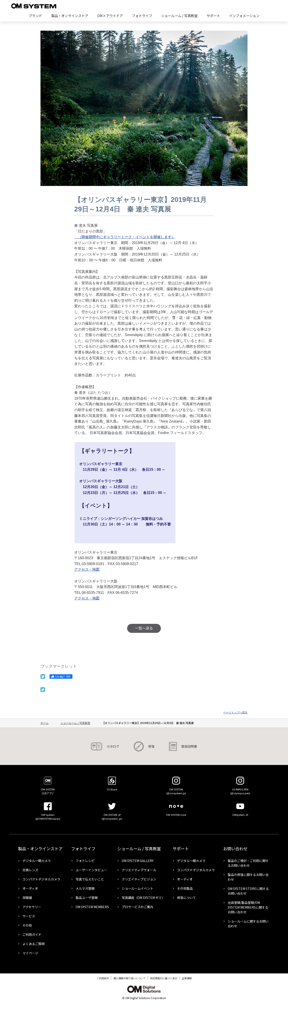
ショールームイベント (137, 888)
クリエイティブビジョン (139, 879)
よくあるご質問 (33, 943)
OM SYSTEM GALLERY (137, 860)
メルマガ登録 (85, 888)
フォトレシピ (85, 860)
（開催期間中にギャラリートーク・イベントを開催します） (124, 237)
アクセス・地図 (86, 569)
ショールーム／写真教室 (75, 723)
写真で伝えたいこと (90, 879)
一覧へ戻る (144, 628)
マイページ (30, 953)
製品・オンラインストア (69, 15)
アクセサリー (31, 907)
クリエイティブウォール (139, 870)
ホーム (44, 723)
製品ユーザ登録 (87, 897)
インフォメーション (244, 15)
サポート (213, 15)
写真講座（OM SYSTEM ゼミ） (143, 897)
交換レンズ (30, 870)
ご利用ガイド (31, 934)
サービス (28, 916)
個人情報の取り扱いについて (129, 978)
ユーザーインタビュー (91, 870)
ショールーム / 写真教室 (179, 15)
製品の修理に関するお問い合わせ (248, 877)
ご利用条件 (103, 978)
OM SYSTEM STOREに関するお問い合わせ (248, 891)
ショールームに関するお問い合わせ (248, 923)
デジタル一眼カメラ (36, 860)
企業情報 (187, 978)
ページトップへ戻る (235, 712)
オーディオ (30, 888)
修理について (186, 897)
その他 (27, 925)
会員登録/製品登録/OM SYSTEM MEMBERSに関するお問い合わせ (248, 907)
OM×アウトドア (110, 15)
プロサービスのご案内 (137, 907)
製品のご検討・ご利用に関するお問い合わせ (248, 863)
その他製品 (185, 888)
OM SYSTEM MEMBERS (92, 907)
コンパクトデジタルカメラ (41, 879)
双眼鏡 (27, 897)
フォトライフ (142, 15)
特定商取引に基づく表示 (163, 978)
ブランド (35, 15)
